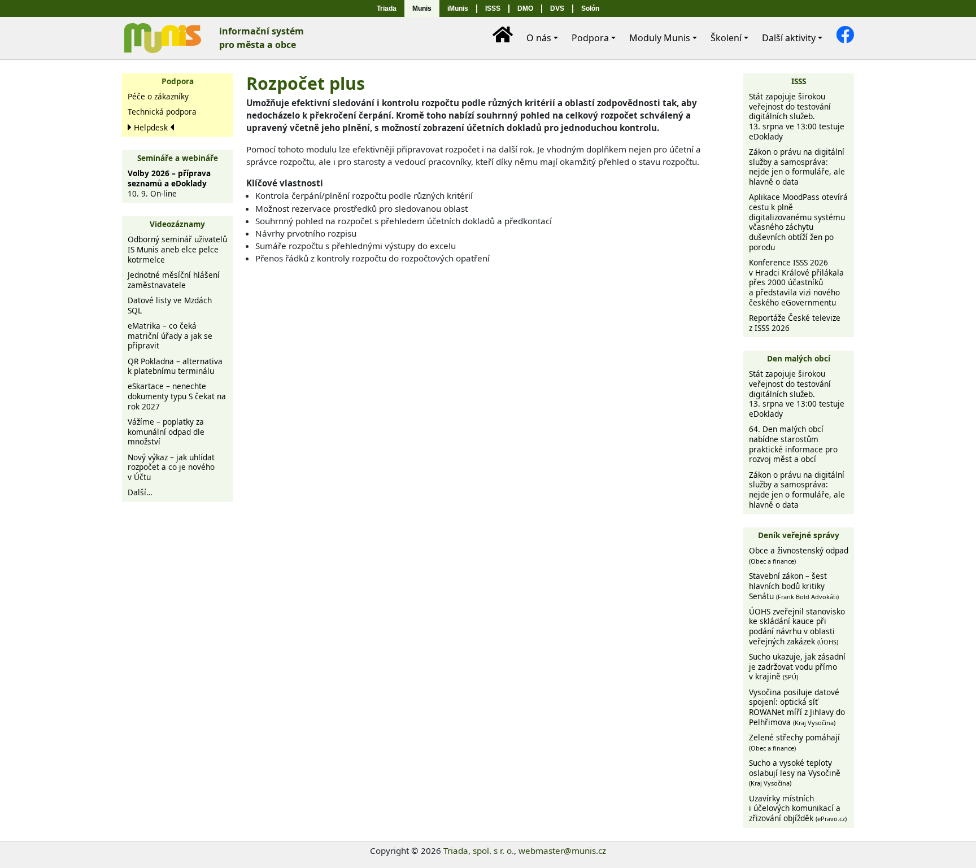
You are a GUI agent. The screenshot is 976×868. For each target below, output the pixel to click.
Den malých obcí (798, 358)
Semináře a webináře (177, 157)
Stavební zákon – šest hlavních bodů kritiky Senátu (794, 585)
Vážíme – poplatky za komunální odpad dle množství (166, 431)
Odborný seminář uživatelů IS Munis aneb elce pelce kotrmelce (177, 249)
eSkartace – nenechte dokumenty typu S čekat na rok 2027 (177, 396)
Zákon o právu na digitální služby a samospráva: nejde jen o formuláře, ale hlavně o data (797, 166)
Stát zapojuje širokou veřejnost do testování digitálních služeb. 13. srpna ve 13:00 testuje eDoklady (796, 116)
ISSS (492, 8)
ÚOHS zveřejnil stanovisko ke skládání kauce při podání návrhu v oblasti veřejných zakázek (797, 626)
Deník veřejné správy (798, 535)
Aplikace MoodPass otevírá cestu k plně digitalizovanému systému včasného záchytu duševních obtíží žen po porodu (798, 221)
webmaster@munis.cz (562, 850)
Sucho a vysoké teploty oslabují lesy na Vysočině (794, 772)
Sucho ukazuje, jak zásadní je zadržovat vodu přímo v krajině (797, 666)
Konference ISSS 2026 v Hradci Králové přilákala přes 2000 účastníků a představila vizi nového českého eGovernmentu (796, 282)
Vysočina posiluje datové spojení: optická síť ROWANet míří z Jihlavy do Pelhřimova (797, 707)
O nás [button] (538, 38)
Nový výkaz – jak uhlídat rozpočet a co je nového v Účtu (171, 467)
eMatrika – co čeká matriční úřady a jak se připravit (170, 335)
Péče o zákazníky (158, 96)
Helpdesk (151, 127)
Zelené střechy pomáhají (794, 742)
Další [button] (789, 38)
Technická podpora (162, 111)
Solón (590, 8)
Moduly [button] (659, 38)
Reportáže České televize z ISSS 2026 (794, 322)
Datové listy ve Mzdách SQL (170, 305)
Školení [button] (726, 38)
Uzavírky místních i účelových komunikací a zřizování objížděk (798, 808)
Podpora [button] (590, 38)
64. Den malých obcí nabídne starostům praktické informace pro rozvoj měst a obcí (793, 444)
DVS (557, 8)
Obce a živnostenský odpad (798, 555)
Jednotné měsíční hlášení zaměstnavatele (174, 279)
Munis (422, 8)
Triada (386, 8)
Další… (140, 492)
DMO (525, 8)
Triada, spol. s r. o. (478, 850)
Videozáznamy (177, 224)
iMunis (457, 8)
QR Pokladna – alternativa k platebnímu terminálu (175, 366)
